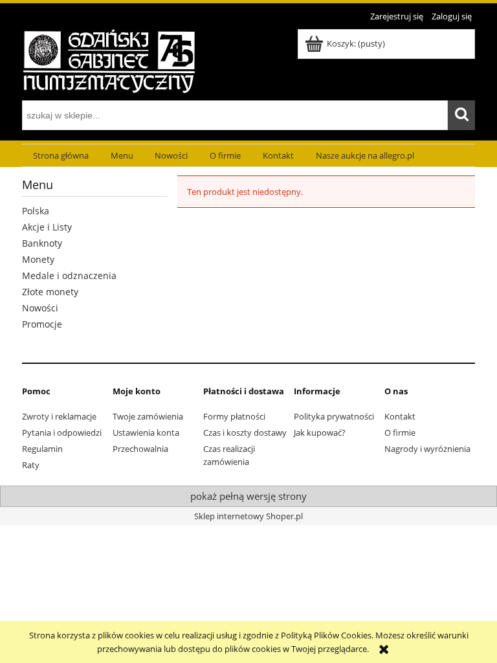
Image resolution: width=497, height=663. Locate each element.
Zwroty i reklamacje (59, 416)
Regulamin (42, 449)
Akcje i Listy (47, 227)
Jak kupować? (320, 432)
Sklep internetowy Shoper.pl (248, 516)
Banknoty (42, 243)
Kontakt (399, 416)
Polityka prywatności (334, 416)
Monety (38, 259)
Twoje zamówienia (148, 416)
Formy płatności (234, 416)
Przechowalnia (140, 449)
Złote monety (50, 292)
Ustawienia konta (146, 432)
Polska (35, 211)
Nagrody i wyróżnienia (427, 449)
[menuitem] (61, 155)
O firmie (399, 432)
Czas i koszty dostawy (245, 432)
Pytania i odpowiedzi (62, 432)
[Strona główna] (109, 60)
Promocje (42, 324)
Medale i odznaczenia (69, 275)
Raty (30, 465)
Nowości (40, 308)
